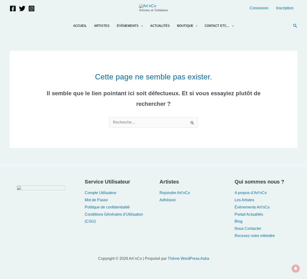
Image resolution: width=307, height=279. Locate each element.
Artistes (102, 26)
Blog (238, 221)
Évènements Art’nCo (252, 207)
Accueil (80, 26)
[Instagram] (31, 8)
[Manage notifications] (296, 268)
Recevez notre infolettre (255, 236)
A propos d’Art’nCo (251, 193)
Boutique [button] (185, 26)
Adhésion (167, 200)
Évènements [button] (128, 26)
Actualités (160, 26)
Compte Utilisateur (100, 193)
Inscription (285, 8)
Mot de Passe (96, 200)
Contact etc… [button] (217, 26)
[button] (141, 26)
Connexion (259, 8)
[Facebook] (13, 8)
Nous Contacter (248, 228)
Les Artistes (244, 200)
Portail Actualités (249, 214)
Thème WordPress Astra (188, 258)
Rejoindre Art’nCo (174, 193)
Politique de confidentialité (107, 207)
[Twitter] (22, 8)
